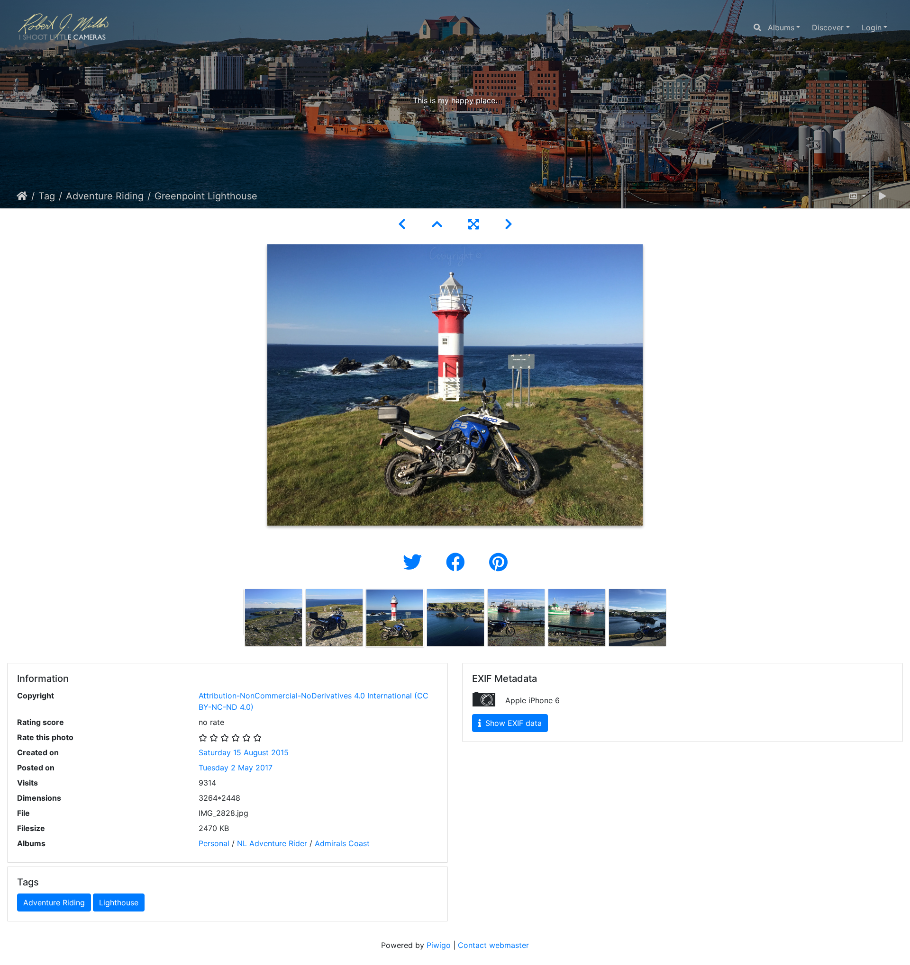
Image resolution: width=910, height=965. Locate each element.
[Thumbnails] (438, 224)
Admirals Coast (342, 843)
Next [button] (674, 620)
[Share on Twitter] (415, 562)
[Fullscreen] (475, 224)
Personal (214, 843)
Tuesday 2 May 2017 (236, 767)
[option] (273, 617)
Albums (781, 27)
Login (872, 27)
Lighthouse (118, 902)
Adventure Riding (105, 196)
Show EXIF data (512, 723)
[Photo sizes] (857, 196)
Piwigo (439, 945)
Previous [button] (236, 620)
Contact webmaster (493, 945)
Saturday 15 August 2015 (244, 752)
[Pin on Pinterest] (498, 562)
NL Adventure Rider (272, 843)
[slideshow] (882, 196)
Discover (828, 27)
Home (22, 196)
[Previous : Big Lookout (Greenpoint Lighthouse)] (403, 224)
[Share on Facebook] (458, 562)
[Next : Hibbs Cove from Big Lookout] (508, 224)
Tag (46, 196)
